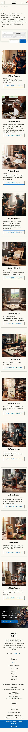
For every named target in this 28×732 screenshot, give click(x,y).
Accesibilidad (14, 709)
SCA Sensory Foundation (14, 171)
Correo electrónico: (14, 696)
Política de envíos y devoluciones (13, 718)
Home (2, 6)
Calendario (14, 676)
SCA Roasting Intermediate (14, 268)
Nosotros (14, 671)
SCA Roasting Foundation (14, 314)
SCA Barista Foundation (14, 359)
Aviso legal (14, 707)
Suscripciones (14, 668)
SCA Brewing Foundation (14, 495)
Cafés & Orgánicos (14, 665)
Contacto (14, 679)
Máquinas (14, 674)
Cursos (14, 663)
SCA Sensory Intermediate (14, 122)
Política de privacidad (14, 712)
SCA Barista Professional (14, 449)
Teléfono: (14, 692)
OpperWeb (14, 723)
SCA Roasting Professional (14, 219)
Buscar (22, 41)
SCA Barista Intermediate (14, 403)
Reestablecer (14, 41)
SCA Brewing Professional (14, 588)
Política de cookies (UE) (14, 715)
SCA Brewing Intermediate (14, 542)
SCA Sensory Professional (14, 76)
